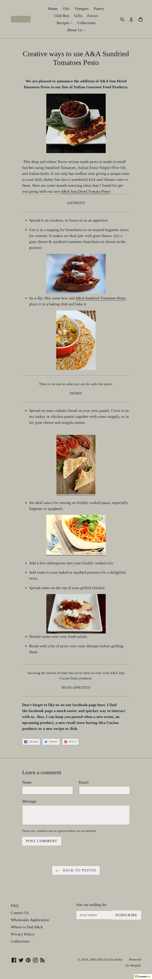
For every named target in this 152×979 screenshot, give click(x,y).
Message (29, 801)
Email (84, 782)
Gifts (78, 15)
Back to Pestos (79, 870)
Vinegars (81, 8)
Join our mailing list (91, 905)
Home (53, 8)
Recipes (65, 22)
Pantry (99, 8)
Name (27, 782)
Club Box (61, 15)
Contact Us (20, 912)
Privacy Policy (22, 934)
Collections (86, 23)
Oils (66, 8)
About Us (77, 30)
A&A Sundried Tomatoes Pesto (100, 298)
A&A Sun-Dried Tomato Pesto (85, 191)
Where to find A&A (27, 927)
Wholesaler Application (30, 920)
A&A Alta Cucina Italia (106, 959)
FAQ (14, 905)
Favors (92, 15)
